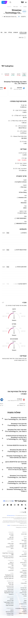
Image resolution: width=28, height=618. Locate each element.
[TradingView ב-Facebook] (22, 505)
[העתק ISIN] (15, 218)
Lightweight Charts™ (8, 602)
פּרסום (12, 610)
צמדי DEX (24, 546)
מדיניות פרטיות (10, 586)
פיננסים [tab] (16, 32)
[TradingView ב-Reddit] (25, 508)
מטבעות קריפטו (23, 543)
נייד (26, 581)
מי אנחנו (11, 562)
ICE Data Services (11, 515)
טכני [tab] (5, 32)
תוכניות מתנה (10, 539)
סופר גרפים (24, 534)
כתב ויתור (11, 584)
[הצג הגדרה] (21, 105)
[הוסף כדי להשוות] (11, 88)
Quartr (8, 525)
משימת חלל (10, 563)
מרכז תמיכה (10, 567)
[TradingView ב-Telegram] (7, 505)
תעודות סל (24, 540)
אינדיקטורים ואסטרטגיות (21, 608)
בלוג (12, 565)
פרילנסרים (24, 611)
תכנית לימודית (10, 615)
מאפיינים (11, 534)
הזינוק (12, 548)
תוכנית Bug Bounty (8, 592)
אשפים (25, 610)
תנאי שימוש (10, 582)
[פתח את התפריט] (25, 2)
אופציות (25, 573)
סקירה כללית (10, 543)
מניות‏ (25, 538)
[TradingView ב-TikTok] (4, 505)
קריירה (12, 568)
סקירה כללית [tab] (23, 32)
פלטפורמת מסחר (9, 605)
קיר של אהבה (24, 589)
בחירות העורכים (23, 603)
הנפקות (25, 565)
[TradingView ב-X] (25, 505)
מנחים (25, 596)
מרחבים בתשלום (23, 613)
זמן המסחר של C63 (8, 578)
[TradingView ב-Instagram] (15, 505)
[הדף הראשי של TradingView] (22, 2)
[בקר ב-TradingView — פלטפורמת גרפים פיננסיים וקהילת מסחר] (7, 66)
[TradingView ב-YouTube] (18, 505)
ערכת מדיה (10, 570)
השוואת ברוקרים (9, 546)
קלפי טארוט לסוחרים (8, 576)
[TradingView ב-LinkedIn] (11, 505)
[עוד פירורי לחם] (20, 6)
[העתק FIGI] (15, 223)
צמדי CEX (24, 545)
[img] (4, 16)
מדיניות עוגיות (10, 587)
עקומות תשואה (23, 572)
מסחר (25, 600)
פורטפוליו (24, 570)
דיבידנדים (24, 564)
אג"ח (25, 541)
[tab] (7, 233)
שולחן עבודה (24, 583)
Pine (25, 548)
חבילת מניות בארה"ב (8, 557)
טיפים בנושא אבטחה (8, 591)
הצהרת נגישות (10, 589)
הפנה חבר (24, 591)
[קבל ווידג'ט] (2, 302)
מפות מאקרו (24, 575)
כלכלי (25, 561)
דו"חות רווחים (23, 562)
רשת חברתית (24, 587)
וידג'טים (11, 599)
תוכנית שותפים (10, 613)
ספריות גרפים (10, 600)
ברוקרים (11, 545)
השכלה (25, 602)
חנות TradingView (9, 575)
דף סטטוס (11, 594)
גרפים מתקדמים (9, 603)
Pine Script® (24, 577)
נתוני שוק (11, 537)
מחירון (12, 535)
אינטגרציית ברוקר (9, 611)
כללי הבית (24, 594)
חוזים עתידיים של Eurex (8, 556)
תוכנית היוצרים (23, 592)
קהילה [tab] (10, 32)
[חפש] (10, 2)
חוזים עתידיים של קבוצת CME (7, 553)
